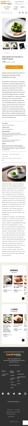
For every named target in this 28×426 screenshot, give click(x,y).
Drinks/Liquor (13, 384)
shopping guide (5, 154)
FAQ (3, 160)
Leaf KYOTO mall (3, 11)
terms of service (5, 156)
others (12, 387)
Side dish (12, 375)
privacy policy (17, 409)
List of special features (5, 374)
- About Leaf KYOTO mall (14, 365)
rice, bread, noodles (12, 378)
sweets (8, 11)
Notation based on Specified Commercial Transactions (11, 158)
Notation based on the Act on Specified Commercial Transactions (13, 412)
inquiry (19, 383)
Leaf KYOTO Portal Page (13, 401)
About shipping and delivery (14, 154)
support (22, 7)
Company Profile (11, 416)
